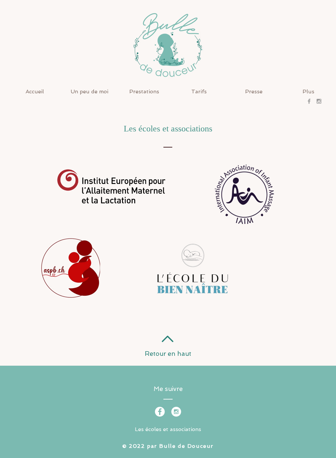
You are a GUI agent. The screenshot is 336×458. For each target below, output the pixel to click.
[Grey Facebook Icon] (309, 101)
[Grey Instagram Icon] (319, 101)
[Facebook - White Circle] (160, 412)
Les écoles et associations (168, 429)
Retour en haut (168, 353)
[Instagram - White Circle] (176, 412)
